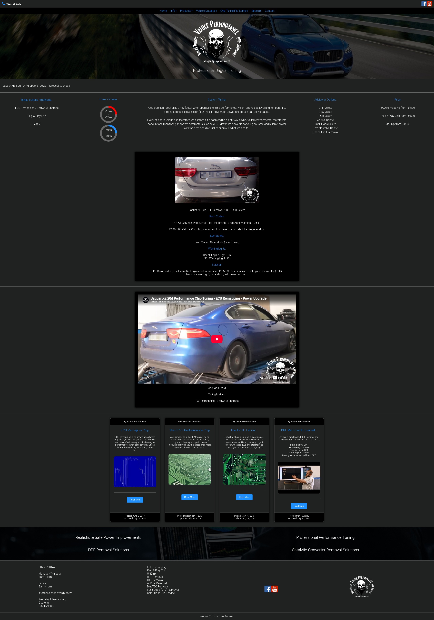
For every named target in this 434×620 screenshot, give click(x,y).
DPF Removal (155, 576)
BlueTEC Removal (157, 586)
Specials (256, 10)
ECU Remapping (156, 567)
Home (163, 10)
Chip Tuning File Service (234, 10)
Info (172, 10)
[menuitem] (163, 10)
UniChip (151, 573)
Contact (269, 10)
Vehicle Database (206, 10)
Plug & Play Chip (156, 570)
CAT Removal (155, 580)
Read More (135, 499)
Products (185, 10)
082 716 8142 (13, 3)
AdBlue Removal (157, 583)
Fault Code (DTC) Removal (163, 589)
